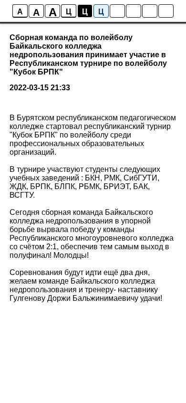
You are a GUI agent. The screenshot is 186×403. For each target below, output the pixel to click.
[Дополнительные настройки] (149, 11)
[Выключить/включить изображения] (117, 11)
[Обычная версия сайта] (166, 11)
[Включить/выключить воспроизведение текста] (133, 11)
